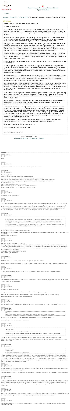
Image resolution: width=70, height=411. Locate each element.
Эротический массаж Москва (48, 8)
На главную (33, 138)
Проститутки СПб (43, 10)
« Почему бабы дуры (21, 138)
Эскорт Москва (33, 8)
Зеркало (6, 13)
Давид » (41, 138)
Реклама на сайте (6, 9)
